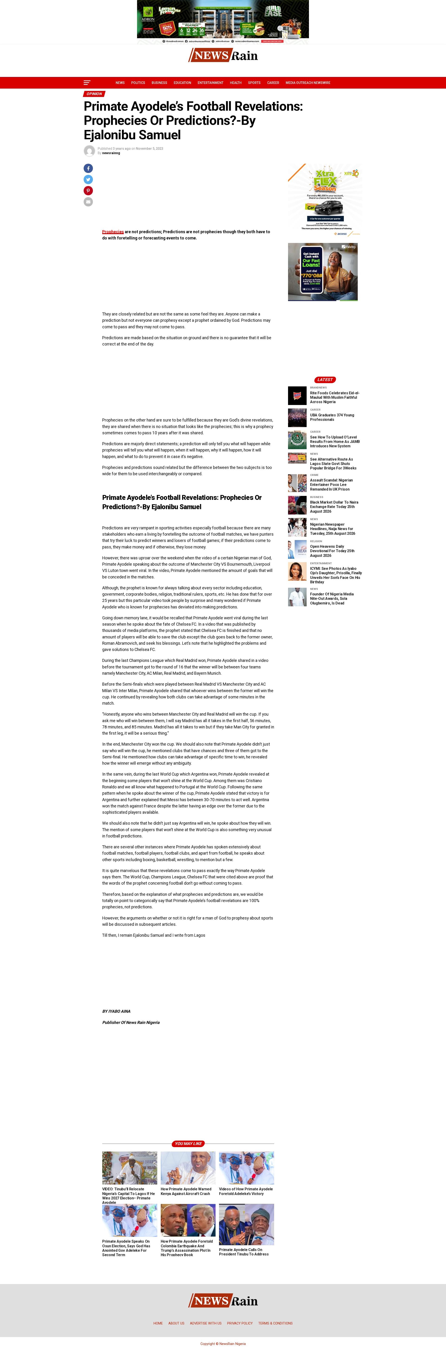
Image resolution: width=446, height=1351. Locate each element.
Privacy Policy (240, 1323)
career (273, 83)
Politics (138, 83)
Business (159, 83)
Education (182, 83)
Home (158, 1323)
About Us (176, 1323)
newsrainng (111, 153)
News (120, 83)
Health (236, 83)
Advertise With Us (206, 1323)
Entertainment (210, 83)
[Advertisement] (188, 196)
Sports (254, 83)
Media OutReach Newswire (308, 83)
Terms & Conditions (275, 1323)
